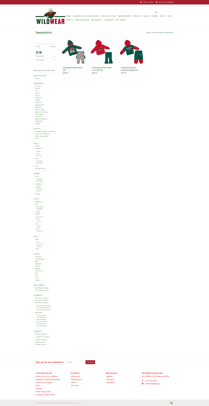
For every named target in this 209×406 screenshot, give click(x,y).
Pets (36, 273)
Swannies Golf (39, 105)
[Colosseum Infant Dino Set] (73, 51)
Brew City (38, 86)
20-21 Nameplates (41, 321)
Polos (36, 166)
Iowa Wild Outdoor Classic (86, 16)
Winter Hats (39, 244)
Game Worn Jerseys (41, 302)
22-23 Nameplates (41, 326)
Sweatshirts (168, 33)
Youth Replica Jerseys (42, 290)
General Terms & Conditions (47, 376)
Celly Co (37, 93)
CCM (36, 91)
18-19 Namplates (41, 317)
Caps (37, 242)
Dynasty (37, 100)
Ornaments (38, 271)
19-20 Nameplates (41, 319)
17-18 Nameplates (41, 315)
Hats (170, 16)
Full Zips (38, 155)
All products (75, 376)
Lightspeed (77, 403)
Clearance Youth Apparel (43, 337)
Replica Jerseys (82, 20)
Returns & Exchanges (44, 382)
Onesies (38, 226)
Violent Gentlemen (41, 119)
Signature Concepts (41, 112)
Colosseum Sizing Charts (45, 394)
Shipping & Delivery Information (48, 379)
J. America (38, 102)
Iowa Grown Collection (42, 134)
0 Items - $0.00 (148, 2)
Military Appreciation (42, 136)
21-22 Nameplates (41, 324)
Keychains (38, 264)
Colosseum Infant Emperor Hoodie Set (129, 68)
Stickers (37, 280)
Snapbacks (39, 246)
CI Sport (37, 95)
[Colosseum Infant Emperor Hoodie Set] (131, 51)
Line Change (39, 114)
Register (109, 376)
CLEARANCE (109, 20)
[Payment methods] (170, 403)
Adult (146, 16)
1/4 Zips (37, 146)
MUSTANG (38, 107)
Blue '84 (37, 88)
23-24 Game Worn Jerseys (43, 305)
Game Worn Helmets (42, 300)
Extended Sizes (40, 168)
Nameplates (39, 312)
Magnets (37, 268)
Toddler (37, 214)
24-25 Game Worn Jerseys (43, 307)
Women (154, 16)
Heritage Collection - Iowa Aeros (45, 131)
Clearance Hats (40, 342)
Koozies (37, 266)
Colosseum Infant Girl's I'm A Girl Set (102, 68)
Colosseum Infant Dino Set (72, 68)
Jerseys (37, 78)
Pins (36, 275)
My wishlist (110, 382)
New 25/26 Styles (108, 16)
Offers (73, 382)
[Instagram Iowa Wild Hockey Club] (171, 362)
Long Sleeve (39, 161)
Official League (40, 109)
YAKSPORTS (38, 121)
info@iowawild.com (152, 383)
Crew (37, 153)
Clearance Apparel (41, 334)
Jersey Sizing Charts (43, 391)
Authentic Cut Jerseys (42, 298)
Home (68, 16)
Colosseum (38, 98)
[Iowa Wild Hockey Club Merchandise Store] (50, 16)
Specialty (137, 16)
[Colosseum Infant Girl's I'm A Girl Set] (102, 51)
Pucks (37, 278)
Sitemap (39, 388)
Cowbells (38, 257)
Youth (163, 16)
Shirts (37, 158)
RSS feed (74, 385)
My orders (110, 379)
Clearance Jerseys (40, 344)
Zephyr (37, 124)
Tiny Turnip (38, 116)
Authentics (96, 20)
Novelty (70, 20)
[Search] (156, 12)
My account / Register (166, 2)
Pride (37, 138)
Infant (160, 33)
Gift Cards (120, 20)
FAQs (38, 385)
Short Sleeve (39, 163)
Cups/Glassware (40, 259)
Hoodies (38, 151)
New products (76, 379)
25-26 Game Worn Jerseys (43, 309)
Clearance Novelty (41, 339)
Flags (36, 261)
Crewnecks (39, 189)
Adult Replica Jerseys (41, 288)
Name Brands (124, 16)
